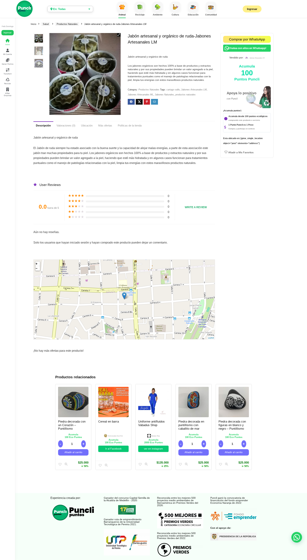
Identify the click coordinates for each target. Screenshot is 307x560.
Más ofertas (105, 125)
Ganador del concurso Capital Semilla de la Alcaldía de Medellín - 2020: (127, 499)
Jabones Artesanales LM (194, 89)
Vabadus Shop (155, 436)
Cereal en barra (108, 421)
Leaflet (211, 337)
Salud (46, 24)
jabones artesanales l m (257, 58)
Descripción (43, 125)
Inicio (33, 24)
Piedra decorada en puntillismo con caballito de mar (191, 425)
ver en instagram (153, 448)
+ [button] (36, 264)
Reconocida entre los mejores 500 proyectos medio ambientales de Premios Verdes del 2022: (176, 536)
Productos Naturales (67, 24)
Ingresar (8, 32)
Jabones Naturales (164, 94)
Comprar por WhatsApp (247, 39)
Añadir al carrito (73, 452)
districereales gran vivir (115, 436)
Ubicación (87, 125)
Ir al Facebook (113, 448)
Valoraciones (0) (65, 125)
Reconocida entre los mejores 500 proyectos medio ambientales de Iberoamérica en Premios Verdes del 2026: (177, 501)
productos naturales (185, 94)
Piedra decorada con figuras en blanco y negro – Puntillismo (232, 425)
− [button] (36, 268)
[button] (119, 35)
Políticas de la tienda (130, 125)
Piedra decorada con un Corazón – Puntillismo (71, 425)
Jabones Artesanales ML (140, 94)
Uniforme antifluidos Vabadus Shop (151, 423)
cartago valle (173, 89)
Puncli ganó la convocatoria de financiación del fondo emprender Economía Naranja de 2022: (229, 500)
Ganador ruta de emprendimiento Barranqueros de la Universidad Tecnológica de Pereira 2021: (122, 522)
